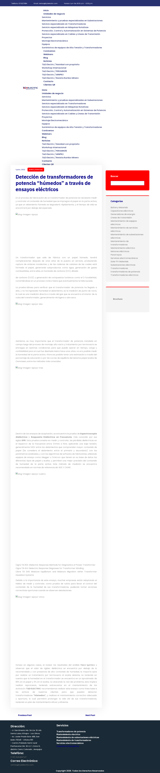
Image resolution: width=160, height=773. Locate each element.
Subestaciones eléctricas (123, 264)
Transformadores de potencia (71, 731)
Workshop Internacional (54, 67)
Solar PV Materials (119, 261)
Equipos (46, 44)
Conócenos (49, 51)
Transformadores (119, 268)
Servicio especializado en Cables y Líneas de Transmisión (71, 34)
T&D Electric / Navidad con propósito (61, 64)
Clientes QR (49, 84)
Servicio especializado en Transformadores (64, 24)
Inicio (46, 10)
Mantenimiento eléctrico (123, 248)
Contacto (48, 81)
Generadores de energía (123, 214)
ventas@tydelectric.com (22, 764)
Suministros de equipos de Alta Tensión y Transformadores (72, 47)
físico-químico (87, 665)
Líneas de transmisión (121, 217)
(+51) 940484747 (18, 757)
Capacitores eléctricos (122, 210)
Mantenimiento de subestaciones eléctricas (77, 737)
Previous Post (25, 715)
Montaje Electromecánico (55, 40)
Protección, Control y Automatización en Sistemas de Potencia (74, 30)
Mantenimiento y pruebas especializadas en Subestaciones (72, 20)
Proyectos (47, 37)
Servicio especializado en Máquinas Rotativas (65, 27)
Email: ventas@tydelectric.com (46, 3)
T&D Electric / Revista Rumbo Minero (60, 78)
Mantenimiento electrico (68, 734)
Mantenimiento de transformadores (73, 740)
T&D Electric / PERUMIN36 (54, 71)
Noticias (47, 61)
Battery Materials (36, 169)
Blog (45, 57)
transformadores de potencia (125, 271)
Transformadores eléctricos (124, 275)
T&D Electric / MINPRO (53, 74)
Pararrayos (116, 254)
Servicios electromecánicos (124, 258)
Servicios (46, 17)
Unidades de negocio (54, 13)
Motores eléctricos (120, 251)
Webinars (48, 54)
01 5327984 (23, 3)
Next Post (91, 715)
